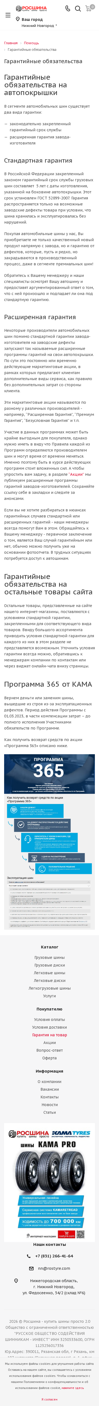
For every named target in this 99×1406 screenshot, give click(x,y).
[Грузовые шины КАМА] (49, 1182)
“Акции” (76, 474)
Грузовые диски (49, 965)
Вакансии (49, 1089)
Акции (49, 1042)
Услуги (49, 995)
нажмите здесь (73, 1388)
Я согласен (49, 1399)
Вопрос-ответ (49, 1050)
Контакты (49, 1097)
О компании (49, 1081)
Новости (50, 1104)
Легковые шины (49, 972)
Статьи (49, 1112)
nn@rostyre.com (54, 1268)
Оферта (49, 1058)
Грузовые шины (49, 957)
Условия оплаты (49, 1019)
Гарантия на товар (49, 1034)
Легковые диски (49, 980)
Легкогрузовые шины (50, 988)
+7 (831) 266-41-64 (54, 1256)
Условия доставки (49, 1027)
